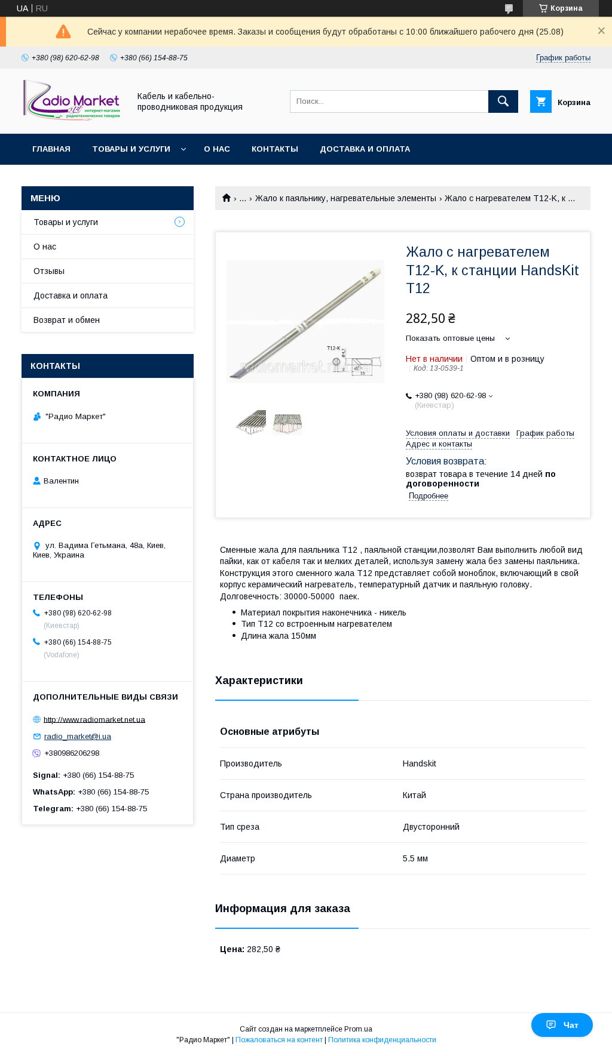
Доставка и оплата (365, 148)
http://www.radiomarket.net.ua (94, 719)
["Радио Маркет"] (72, 118)
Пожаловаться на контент (279, 1040)
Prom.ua (358, 1029)
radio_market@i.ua (77, 736)
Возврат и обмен (66, 320)
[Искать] (503, 101)
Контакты (275, 148)
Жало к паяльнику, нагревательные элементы (345, 198)
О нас (217, 148)
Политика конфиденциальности (382, 1040)
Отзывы (49, 271)
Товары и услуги (131, 148)
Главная (51, 148)
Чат (571, 1025)
